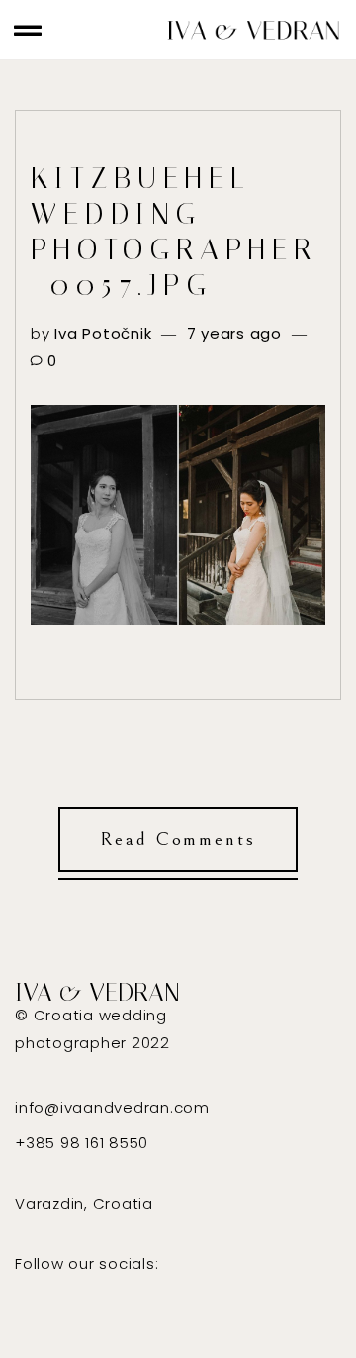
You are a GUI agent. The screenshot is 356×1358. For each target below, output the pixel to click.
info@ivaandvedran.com (112, 1107)
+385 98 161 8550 (81, 1142)
